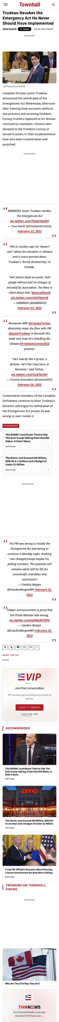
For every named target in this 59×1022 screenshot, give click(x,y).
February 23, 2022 (29, 231)
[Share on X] (5, 647)
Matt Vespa (9, 778)
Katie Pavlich (10, 29)
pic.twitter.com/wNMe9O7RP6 (29, 620)
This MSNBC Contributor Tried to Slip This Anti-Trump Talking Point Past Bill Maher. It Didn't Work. (28, 771)
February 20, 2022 (29, 384)
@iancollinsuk (41, 292)
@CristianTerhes (39, 323)
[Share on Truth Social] (11, 647)
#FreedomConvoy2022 (34, 344)
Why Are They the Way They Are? (22, 983)
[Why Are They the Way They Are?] (29, 964)
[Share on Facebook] (18, 647)
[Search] (53, 4)
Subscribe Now (29, 714)
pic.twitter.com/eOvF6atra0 (29, 297)
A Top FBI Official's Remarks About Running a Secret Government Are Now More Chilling (29, 871)
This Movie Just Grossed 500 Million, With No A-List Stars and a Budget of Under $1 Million (29, 822)
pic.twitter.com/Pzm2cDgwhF (29, 221)
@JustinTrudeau (19, 333)
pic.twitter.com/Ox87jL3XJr (29, 374)
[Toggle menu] (6, 4)
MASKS (6, 660)
